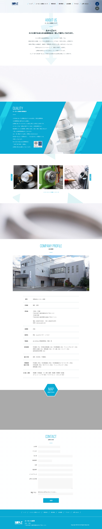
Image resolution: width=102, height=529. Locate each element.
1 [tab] (43, 191)
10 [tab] (58, 191)
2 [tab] (45, 191)
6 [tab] (51, 191)
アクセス (76, 3)
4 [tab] (48, 191)
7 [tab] (53, 191)
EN (97, 8)
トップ (31, 3)
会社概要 (68, 3)
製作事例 (61, 3)
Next (90, 177)
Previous (12, 177)
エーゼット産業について (42, 3)
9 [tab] (56, 191)
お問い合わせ (85, 3)
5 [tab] (50, 191)
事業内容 (53, 3)
